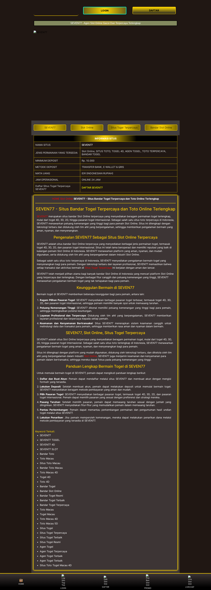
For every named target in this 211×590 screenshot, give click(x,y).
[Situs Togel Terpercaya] (56, 10)
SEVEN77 (87, 144)
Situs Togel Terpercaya (98, 267)
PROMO (147, 588)
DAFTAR (105, 586)
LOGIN (63, 588)
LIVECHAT (189, 587)
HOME (55, 198)
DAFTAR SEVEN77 (92, 187)
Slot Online (66, 198)
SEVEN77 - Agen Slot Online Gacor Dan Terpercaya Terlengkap (105, 23)
